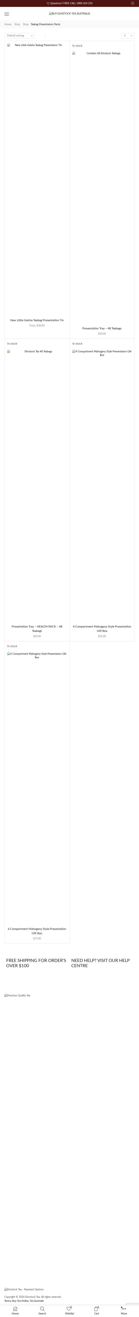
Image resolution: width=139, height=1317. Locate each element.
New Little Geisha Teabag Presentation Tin (37, 320)
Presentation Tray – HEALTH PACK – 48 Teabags (37, 628)
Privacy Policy (121, 1298)
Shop (17, 24)
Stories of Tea (14, 1273)
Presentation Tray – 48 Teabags (102, 328)
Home (8, 24)
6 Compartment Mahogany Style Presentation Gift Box (37, 931)
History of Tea (98, 1273)
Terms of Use (91, 1298)
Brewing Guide (75, 1273)
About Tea (54, 1273)
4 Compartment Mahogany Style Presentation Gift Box (102, 628)
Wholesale (35, 1273)
